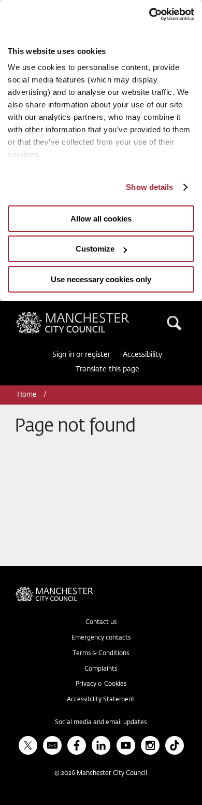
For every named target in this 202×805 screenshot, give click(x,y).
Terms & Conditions (101, 653)
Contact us (101, 622)
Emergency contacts (101, 638)
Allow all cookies (101, 218)
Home (27, 395)
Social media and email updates (101, 722)
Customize (95, 248)
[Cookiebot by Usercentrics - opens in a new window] (149, 14)
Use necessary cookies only (101, 279)
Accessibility (142, 354)
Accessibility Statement (101, 700)
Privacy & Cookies (101, 684)
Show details (149, 187)
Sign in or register (81, 354)
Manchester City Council (90, 316)
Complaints (100, 669)
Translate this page (107, 369)
